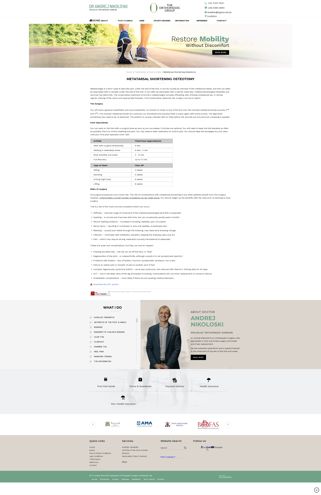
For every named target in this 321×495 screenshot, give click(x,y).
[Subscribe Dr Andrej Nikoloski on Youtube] (212, 447)
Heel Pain (99, 351)
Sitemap (125, 479)
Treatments (140, 72)
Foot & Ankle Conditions (100, 453)
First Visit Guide (106, 386)
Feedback (136, 479)
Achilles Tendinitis (104, 317)
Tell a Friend (149, 479)
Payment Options (174, 386)
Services (127, 440)
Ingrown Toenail (103, 356)
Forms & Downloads (140, 386)
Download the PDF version (105, 284)
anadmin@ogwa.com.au (219, 12)
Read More (220, 52)
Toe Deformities (102, 361)
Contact (93, 465)
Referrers (93, 462)
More (124, 462)
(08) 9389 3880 (216, 3)
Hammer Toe (100, 347)
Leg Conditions (96, 456)
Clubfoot (99, 342)
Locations (212, 16)
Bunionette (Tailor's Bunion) (109, 332)
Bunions (98, 327)
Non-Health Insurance (123, 403)
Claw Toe (99, 337)
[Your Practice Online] (225, 476)
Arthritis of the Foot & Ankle (110, 322)
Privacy (115, 479)
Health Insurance (209, 386)
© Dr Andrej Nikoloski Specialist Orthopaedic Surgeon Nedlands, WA (120, 475)
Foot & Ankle (155, 72)
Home (129, 72)
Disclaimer (104, 479)
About (92, 450)
